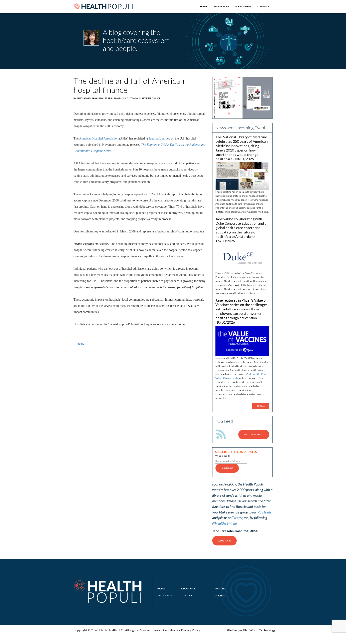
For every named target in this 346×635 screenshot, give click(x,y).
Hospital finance (151, 98)
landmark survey (159, 138)
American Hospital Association (98, 138)
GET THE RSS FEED (253, 434)
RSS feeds (264, 512)
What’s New (243, 6)
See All (261, 406)
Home (203, 6)
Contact (263, 6)
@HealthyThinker (225, 523)
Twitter (237, 517)
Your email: (222, 456)
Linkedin (220, 595)
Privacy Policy (190, 630)
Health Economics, (132, 98)
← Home (78, 343)
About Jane (221, 6)
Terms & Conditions (165, 630)
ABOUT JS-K (224, 540)
